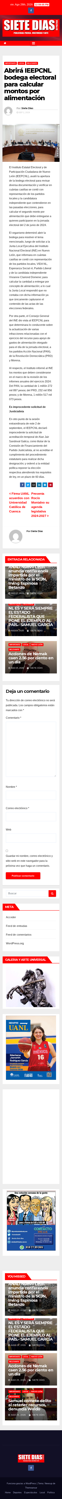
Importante (10, 63)
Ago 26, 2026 (18, 1345)
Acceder (11, 917)
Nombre (11, 786)
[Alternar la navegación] (33, 43)
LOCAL (21, 63)
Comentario (13, 717)
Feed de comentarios (18, 934)
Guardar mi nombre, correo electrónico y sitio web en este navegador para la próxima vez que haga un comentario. (29, 861)
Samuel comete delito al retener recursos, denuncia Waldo (29, 1404)
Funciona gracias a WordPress (22, 1483)
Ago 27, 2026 (18, 1310)
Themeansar (31, 1488)
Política (51, 1492)
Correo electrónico (17, 808)
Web (8, 829)
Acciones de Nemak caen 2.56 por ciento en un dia (30, 657)
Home (8, 1492)
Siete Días (27, 108)
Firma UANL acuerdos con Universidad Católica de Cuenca (19, 502)
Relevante (32, 63)
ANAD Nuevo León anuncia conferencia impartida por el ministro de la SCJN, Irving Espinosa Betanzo (28, 577)
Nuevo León (15, 604)
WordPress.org (15, 943)
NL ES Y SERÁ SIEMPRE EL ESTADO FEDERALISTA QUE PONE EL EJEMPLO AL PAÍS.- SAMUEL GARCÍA (30, 616)
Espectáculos (30, 1492)
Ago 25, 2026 (18, 1380)
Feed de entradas (16, 926)
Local (42, 1492)
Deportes (17, 1492)
